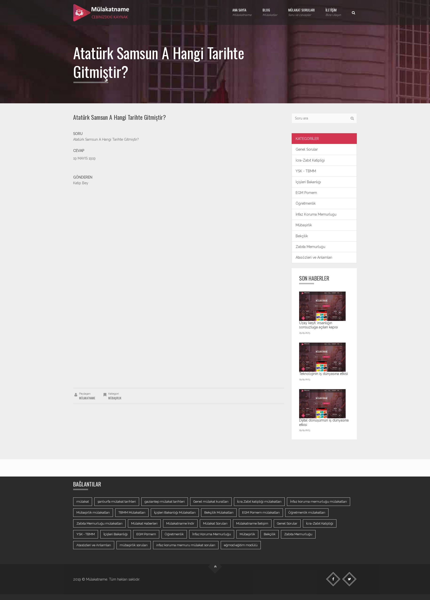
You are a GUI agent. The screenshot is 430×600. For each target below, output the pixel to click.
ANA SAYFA (242, 12)
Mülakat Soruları (215, 523)
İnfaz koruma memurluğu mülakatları (318, 501)
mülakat (82, 501)
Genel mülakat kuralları (210, 501)
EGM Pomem (306, 193)
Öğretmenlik (306, 203)
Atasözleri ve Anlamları (314, 257)
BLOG (270, 12)
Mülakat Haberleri (144, 523)
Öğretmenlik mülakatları (306, 512)
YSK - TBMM (306, 171)
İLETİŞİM (333, 12)
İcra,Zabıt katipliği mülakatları (259, 501)
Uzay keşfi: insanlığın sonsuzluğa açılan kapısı (318, 325)
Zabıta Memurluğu (310, 247)
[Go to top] (215, 567)
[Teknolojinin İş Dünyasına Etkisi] (322, 357)
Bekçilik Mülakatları (218, 512)
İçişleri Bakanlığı (308, 182)
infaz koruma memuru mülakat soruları (185, 545)
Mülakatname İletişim (252, 523)
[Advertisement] (178, 220)
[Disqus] (178, 317)
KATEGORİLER (307, 139)
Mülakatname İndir (180, 523)
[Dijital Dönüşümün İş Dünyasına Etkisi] (322, 403)
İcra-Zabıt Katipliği (310, 160)
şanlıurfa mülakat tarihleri (117, 501)
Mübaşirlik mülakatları (93, 512)
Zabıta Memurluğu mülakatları (99, 523)
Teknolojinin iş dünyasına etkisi (323, 374)
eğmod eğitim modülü (241, 545)
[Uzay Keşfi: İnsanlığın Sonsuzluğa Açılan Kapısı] (322, 306)
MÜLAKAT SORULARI (301, 12)
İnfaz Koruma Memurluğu (316, 214)
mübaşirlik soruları (134, 545)
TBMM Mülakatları (131, 512)
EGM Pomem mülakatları (261, 512)
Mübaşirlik (114, 398)
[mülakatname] (101, 12)
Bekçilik (302, 236)
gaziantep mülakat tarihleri (165, 501)
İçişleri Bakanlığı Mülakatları (175, 512)
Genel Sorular (307, 149)
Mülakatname (87, 398)
